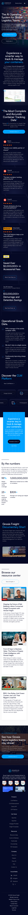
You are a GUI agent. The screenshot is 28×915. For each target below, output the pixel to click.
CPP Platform (14, 809)
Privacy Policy (14, 901)
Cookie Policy (14, 903)
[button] (24, 3)
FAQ (14, 864)
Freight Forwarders (14, 826)
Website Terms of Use (14, 899)
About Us (14, 855)
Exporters (14, 820)
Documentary (14, 844)
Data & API (14, 806)
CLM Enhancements (14, 803)
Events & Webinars (14, 838)
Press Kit (14, 861)
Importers (14, 817)
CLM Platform (14, 800)
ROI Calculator (13, 847)
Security (14, 910)
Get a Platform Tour (9, 34)
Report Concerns (14, 905)
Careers (14, 858)
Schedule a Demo (14, 131)
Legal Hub (14, 908)
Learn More (14, 445)
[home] (7, 3)
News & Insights (10, 581)
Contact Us (14, 867)
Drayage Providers (13, 823)
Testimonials (9, 41)
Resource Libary (14, 835)
